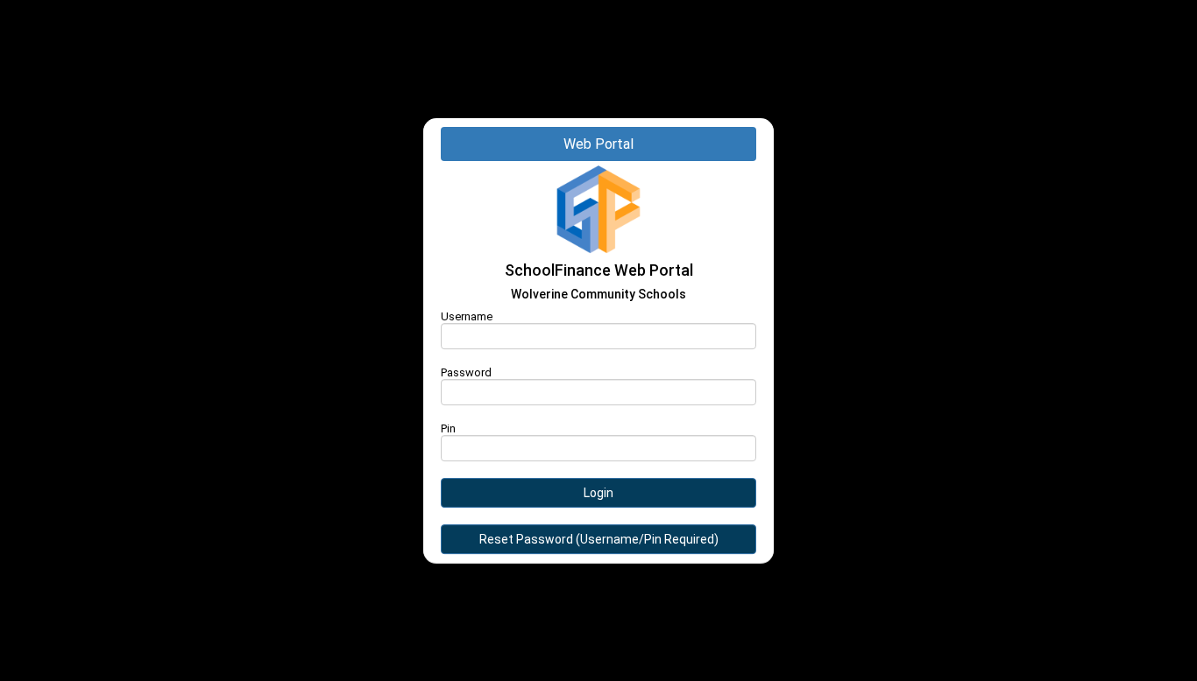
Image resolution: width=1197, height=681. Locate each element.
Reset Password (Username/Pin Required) (599, 539)
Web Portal (598, 144)
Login (598, 493)
